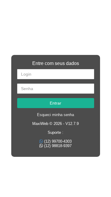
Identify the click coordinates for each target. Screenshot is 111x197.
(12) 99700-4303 (58, 141)
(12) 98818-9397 (58, 146)
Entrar (55, 103)
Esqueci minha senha (55, 115)
